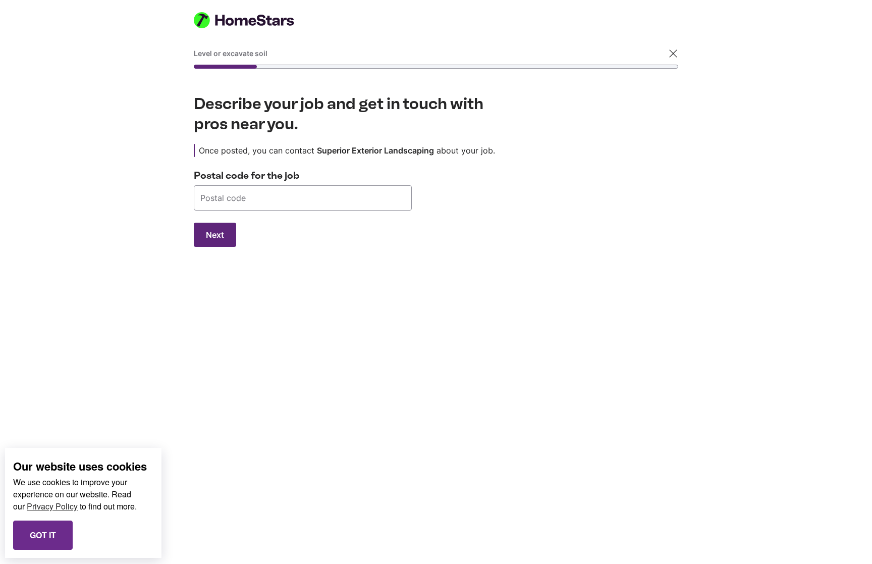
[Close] (673, 53)
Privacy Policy (52, 506)
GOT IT (43, 535)
